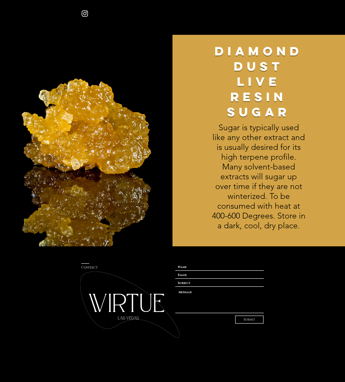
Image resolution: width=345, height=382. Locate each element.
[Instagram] (85, 13)
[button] (260, 13)
